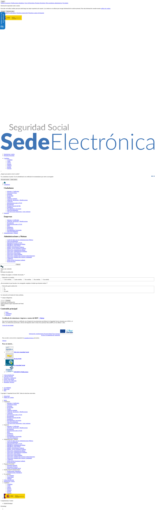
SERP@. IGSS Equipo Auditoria (15, 247)
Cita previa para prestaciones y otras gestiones (18, 211)
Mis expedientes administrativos (54, 3)
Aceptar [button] (3, 11)
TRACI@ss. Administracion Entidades (17, 251)
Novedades (65, 3)
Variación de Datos (12, 193)
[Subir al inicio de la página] (1, 385)
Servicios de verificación (10, 380)
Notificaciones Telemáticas (14, 471)
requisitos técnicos (29, 338)
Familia (9, 197)
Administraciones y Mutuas (11, 233)
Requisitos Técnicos (9, 382)
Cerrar (2, 305)
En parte (6, 291)
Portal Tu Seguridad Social (14, 468)
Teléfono (9, 478)
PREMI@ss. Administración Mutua (16, 244)
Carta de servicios (8, 376)
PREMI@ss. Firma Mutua (14, 245)
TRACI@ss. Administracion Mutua (16, 250)
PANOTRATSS (11, 261)
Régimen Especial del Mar (14, 206)
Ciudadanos (7, 184)
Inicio (5, 400)
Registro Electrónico (40, 3)
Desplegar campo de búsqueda (36, 13)
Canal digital (10, 477)
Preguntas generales (12, 465)
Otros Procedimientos (12, 210)
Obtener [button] (4, 340)
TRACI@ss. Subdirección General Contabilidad (19, 257)
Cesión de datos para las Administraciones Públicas (20, 240)
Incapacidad (10, 195)
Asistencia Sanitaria (12, 198)
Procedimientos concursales (14, 208)
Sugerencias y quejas (9, 154)
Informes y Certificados (13, 191)
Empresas (6, 213)
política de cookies (105, 8)
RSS (5, 390)
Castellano (6, 158)
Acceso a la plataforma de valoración (50, 335)
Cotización (10, 201)
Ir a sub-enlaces (12, 13)
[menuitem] (79, 154)
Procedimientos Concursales (14, 230)
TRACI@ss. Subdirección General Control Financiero (21, 255)
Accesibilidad (7, 387)
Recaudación (10, 204)
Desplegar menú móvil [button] (22, 13)
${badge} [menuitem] (8, 503)
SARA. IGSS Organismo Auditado (16, 260)
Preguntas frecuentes (9, 155)
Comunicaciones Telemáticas (14, 472)
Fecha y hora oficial (9, 379)
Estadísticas (10, 207)
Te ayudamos (10, 475)
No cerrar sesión (5, 179)
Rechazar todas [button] (10, 11)
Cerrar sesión (14, 179)
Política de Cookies (9, 397)
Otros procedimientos (12, 241)
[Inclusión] (11, 19)
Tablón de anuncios (6, 3)
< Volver (41, 318)
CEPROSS (10, 258)
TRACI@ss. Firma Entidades (14, 254)
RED (8, 225)
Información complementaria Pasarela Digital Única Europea (44, 333)
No (5, 289)
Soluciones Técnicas (12, 467)
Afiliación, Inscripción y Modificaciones (17, 200)
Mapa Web (6, 389)
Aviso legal (7, 396)
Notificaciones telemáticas (17, 3)
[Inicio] (77, 149)
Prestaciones (10, 228)
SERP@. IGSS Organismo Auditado (16, 248)
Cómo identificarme (9, 375)
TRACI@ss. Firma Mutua (14, 253)
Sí (4, 288)
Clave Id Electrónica (29, 3)
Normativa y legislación (10, 378)
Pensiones (9, 194)
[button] (77, 267)
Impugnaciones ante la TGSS (14, 203)
